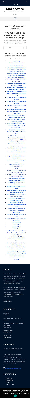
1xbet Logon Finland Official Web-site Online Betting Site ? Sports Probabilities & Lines (16, 125)
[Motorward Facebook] (13, 4)
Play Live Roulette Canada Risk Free (16, 67)
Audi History (16, 61)
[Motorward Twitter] (15, 4)
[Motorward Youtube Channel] (17, 4)
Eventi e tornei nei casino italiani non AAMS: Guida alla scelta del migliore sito (17, 93)
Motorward (15, 9)
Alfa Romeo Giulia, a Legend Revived (16, 231)
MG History (17, 229)
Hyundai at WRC (16, 222)
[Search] (26, 2)
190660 (16, 168)
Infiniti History (16, 227)
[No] (28, 393)
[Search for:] (7, 2)
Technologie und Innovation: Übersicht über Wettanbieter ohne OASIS (16, 132)
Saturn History (16, 225)
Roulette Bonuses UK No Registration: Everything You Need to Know (16, 204)
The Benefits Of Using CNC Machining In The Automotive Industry (16, 257)
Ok (15, 395)
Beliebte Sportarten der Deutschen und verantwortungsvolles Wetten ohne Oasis (16, 111)
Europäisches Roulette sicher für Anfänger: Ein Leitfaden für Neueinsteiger (16, 210)
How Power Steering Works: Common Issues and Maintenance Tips (16, 239)
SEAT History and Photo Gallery (16, 77)
